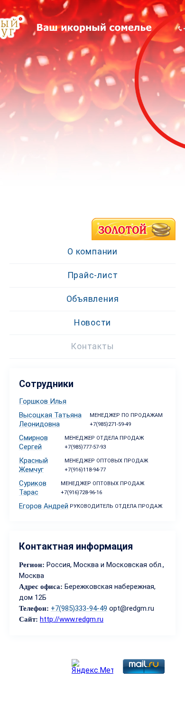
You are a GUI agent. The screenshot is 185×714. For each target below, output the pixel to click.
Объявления (92, 299)
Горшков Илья (42, 401)
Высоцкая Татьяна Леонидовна (50, 419)
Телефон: (34, 608)
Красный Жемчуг (33, 465)
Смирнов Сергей (33, 442)
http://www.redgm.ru (71, 619)
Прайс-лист (92, 275)
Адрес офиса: (41, 586)
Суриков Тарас (32, 488)
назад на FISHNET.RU (40, 235)
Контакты (92, 346)
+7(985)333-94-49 (79, 608)
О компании (92, 251)
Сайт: (28, 619)
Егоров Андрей (43, 506)
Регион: (32, 565)
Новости (92, 322)
